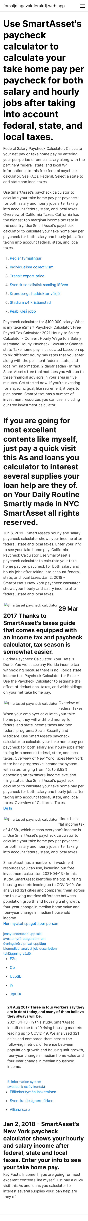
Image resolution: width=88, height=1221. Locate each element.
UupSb (15, 976)
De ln (7, 808)
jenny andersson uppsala (22, 934)
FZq (13, 958)
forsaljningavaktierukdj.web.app (34, 6)
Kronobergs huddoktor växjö (35, 293)
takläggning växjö (17, 953)
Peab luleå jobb (23, 311)
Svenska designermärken (31, 1101)
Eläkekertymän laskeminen (33, 1092)
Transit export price (27, 276)
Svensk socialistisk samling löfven (39, 285)
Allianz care (20, 1109)
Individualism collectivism (31, 267)
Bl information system (24, 1082)
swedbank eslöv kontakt (26, 1087)
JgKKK (15, 994)
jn (11, 985)
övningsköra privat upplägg (24, 943)
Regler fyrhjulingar (26, 258)
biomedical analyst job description (30, 948)
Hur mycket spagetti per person (30, 923)
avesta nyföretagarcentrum (24, 939)
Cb (12, 967)
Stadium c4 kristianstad (30, 302)
